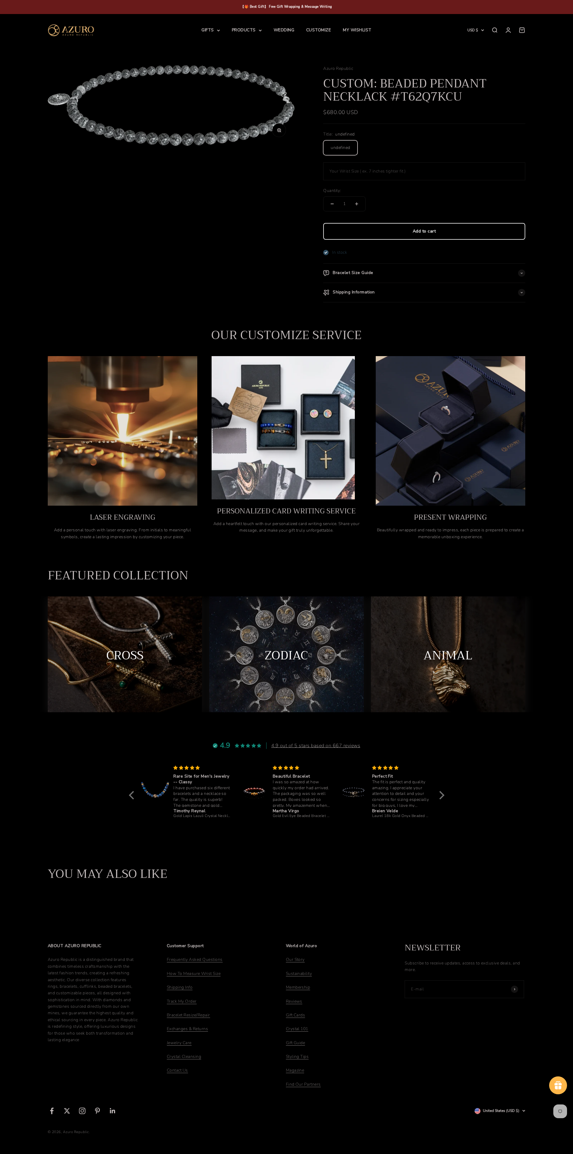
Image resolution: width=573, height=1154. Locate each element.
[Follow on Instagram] (82, 1111)
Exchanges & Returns (187, 1029)
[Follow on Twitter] (67, 1111)
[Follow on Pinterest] (97, 1111)
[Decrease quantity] (332, 204)
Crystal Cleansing (184, 1056)
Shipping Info (179, 987)
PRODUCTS (244, 30)
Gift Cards (295, 1015)
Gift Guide (295, 1043)
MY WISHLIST (357, 30)
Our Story (295, 959)
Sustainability (299, 973)
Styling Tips (297, 1056)
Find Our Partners (303, 1084)
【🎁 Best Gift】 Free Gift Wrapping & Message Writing (286, 6)
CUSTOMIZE (318, 30)
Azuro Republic (338, 68)
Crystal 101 (297, 1029)
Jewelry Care (179, 1043)
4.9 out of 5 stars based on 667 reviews (315, 745)
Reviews (294, 1001)
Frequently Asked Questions (195, 959)
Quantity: (332, 190)
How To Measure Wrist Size (194, 973)
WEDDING (284, 30)
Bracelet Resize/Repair (188, 1015)
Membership (298, 987)
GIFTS (207, 30)
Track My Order (182, 1001)
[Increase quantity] (356, 204)
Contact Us (177, 1070)
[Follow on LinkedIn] (113, 1111)
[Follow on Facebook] (52, 1111)
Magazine (295, 1070)
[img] (208, 768)
